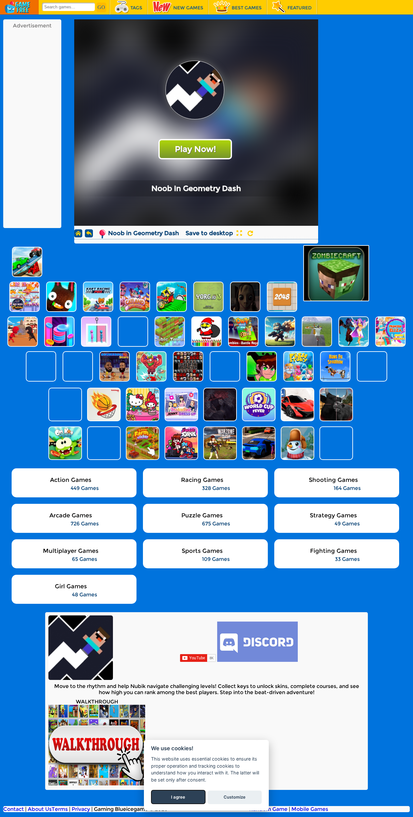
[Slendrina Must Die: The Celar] (219, 404)
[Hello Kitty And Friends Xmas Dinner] (142, 404)
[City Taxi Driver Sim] (258, 443)
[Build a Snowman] (297, 443)
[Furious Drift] (335, 443)
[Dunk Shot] (103, 404)
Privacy (81, 809)
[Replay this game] (250, 233)
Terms (60, 809)
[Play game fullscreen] (239, 233)
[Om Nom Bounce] (64, 443)
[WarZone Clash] (219, 443)
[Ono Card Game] (103, 443)
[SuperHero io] (64, 404)
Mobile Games (309, 809)
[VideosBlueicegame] (96, 784)
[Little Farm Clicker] (142, 443)
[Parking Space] (297, 404)
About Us (40, 809)
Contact (13, 809)
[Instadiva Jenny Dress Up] (181, 404)
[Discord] (257, 660)
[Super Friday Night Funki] (181, 443)
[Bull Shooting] (335, 404)
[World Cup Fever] (258, 404)
